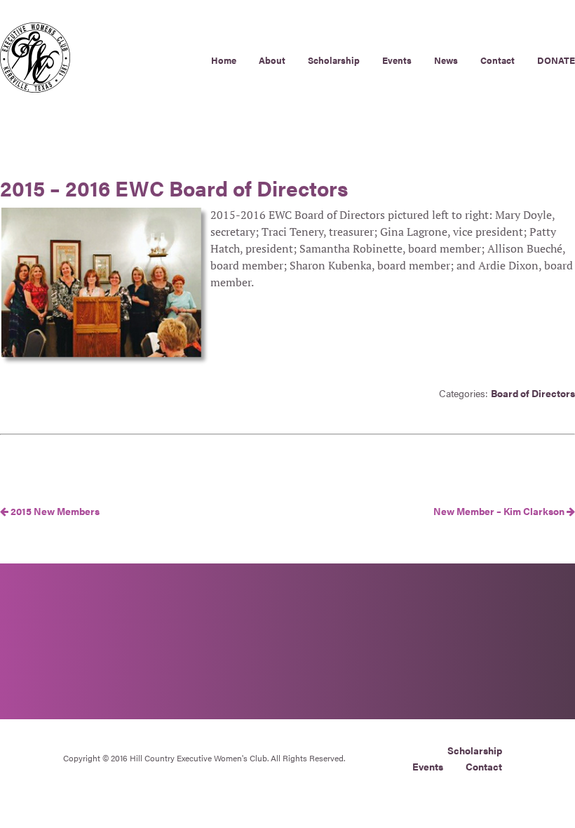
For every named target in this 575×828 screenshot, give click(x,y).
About (272, 60)
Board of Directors (533, 393)
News (446, 60)
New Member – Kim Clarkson (500, 511)
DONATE (556, 60)
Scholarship (334, 60)
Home (223, 60)
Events (397, 60)
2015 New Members (54, 511)
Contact (497, 60)
